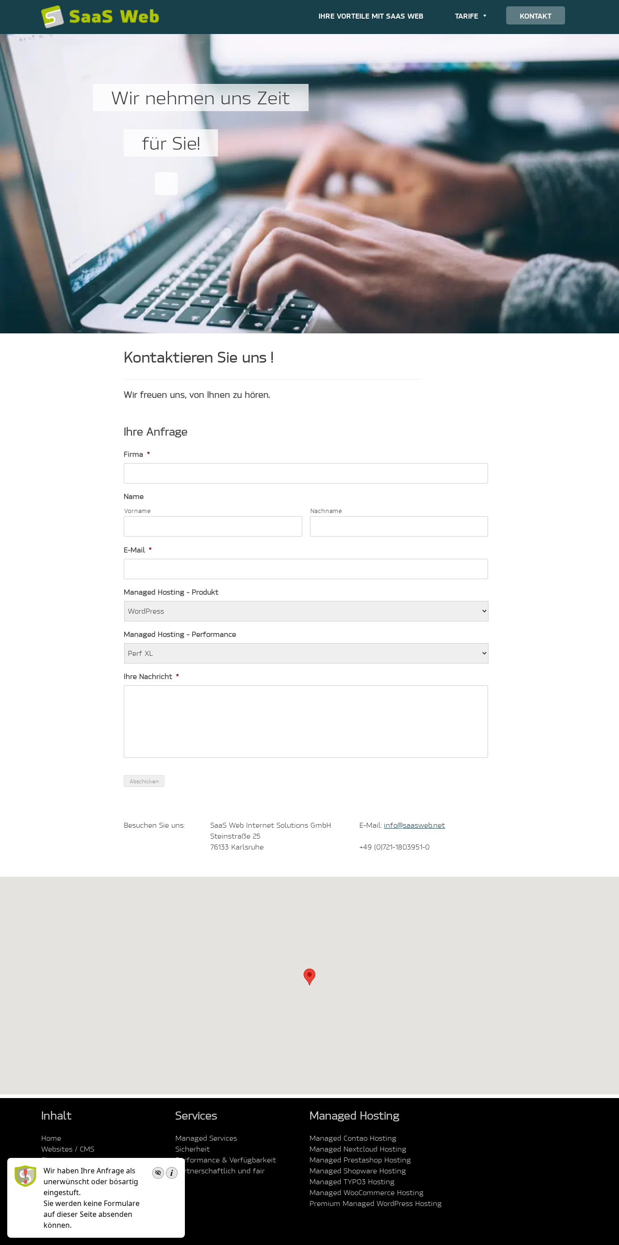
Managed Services (206, 1137)
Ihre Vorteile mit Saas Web (371, 15)
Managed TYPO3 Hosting (352, 1181)
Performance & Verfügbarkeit (225, 1159)
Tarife (466, 15)
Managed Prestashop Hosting (360, 1159)
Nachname (326, 510)
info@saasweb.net (414, 825)
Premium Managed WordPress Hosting (376, 1203)
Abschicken (144, 781)
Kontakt (535, 15)
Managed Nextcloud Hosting (358, 1148)
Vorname (137, 510)
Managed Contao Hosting (353, 1137)
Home (51, 1137)
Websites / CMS (67, 1148)
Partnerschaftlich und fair (220, 1170)
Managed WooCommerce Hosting (367, 1192)
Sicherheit (192, 1148)
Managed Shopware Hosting (358, 1170)
